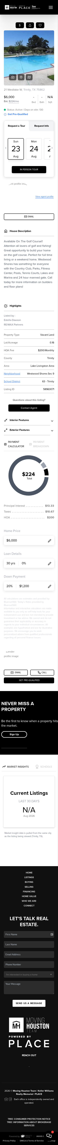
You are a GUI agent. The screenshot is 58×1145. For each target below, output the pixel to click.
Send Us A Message (29, 1003)
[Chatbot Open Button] (49, 1136)
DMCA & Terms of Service (32, 1140)
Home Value (29, 896)
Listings (29, 877)
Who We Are (29, 901)
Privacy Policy (9, 1140)
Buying (29, 882)
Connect (29, 905)
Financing (29, 891)
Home (29, 872)
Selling (29, 887)
